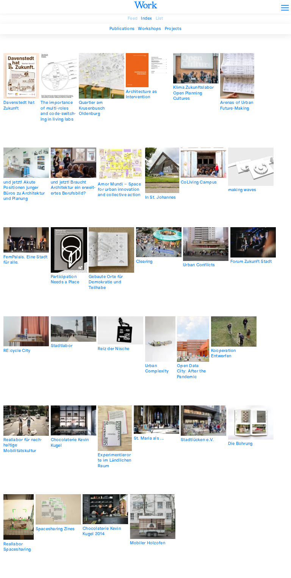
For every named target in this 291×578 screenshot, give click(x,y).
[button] (282, 5)
